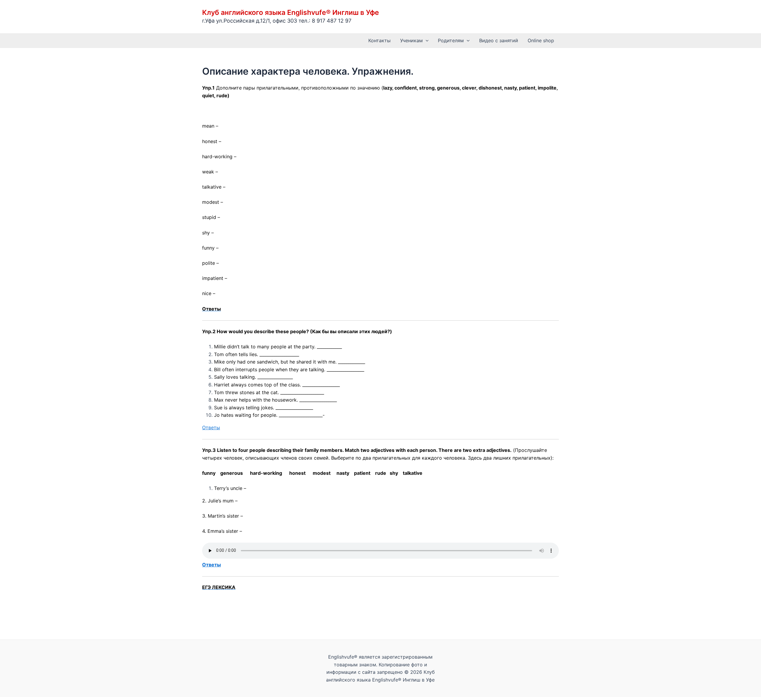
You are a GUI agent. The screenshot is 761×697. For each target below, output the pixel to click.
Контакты (379, 40)
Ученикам (411, 40)
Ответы (211, 427)
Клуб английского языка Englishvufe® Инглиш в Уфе (290, 12)
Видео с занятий (498, 40)
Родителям (451, 40)
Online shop (541, 40)
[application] (426, 41)
